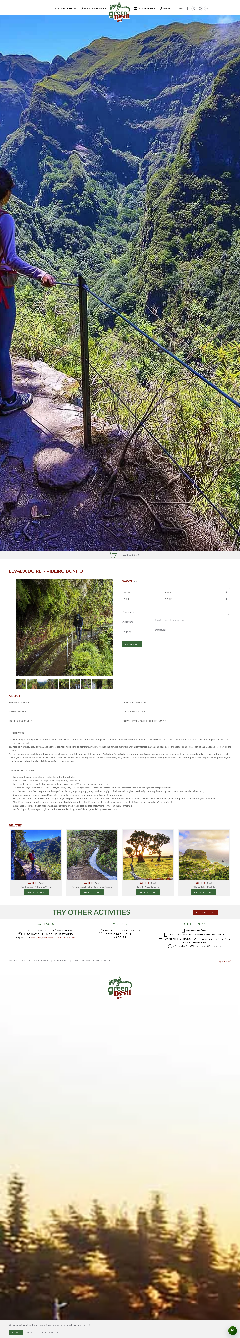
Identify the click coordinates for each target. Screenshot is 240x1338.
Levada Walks (146, 8)
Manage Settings (51, 1332)
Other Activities (173, 8)
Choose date (128, 612)
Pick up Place (129, 621)
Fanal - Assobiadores (148, 887)
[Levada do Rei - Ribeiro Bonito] (64, 626)
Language (127, 631)
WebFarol (226, 961)
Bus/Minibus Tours (95, 8)
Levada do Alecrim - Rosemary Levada (92, 887)
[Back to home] (120, 11)
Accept (16, 1332)
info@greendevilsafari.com (53, 937)
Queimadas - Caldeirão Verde (36, 887)
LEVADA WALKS (61, 961)
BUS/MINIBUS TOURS (39, 961)
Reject (30, 1332)
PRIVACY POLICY (101, 961)
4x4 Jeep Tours (67, 8)
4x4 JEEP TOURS (17, 961)
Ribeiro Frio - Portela (204, 887)
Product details (36, 892)
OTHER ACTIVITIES (205, 912)
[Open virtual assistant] (232, 1330)
